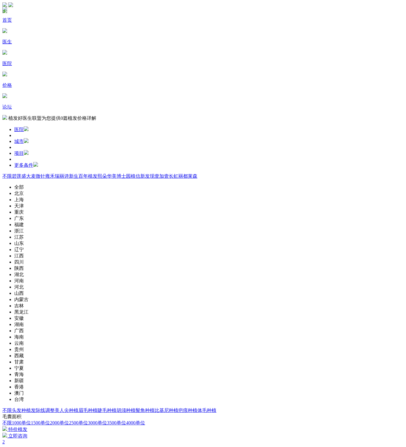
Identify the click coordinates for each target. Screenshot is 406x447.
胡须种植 (126, 410)
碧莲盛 (19, 176)
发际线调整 (43, 410)
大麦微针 (35, 176)
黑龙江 (21, 311)
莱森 (192, 176)
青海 (19, 374)
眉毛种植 (87, 410)
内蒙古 (21, 299)
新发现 (147, 176)
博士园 (124, 176)
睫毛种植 (107, 410)
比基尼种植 (166, 410)
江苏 (19, 237)
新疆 (19, 380)
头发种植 (21, 410)
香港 (19, 386)
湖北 (19, 274)
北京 (19, 193)
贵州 (19, 349)
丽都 (183, 176)
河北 (19, 286)
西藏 (19, 355)
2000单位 (59, 422)
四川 (19, 262)
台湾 (19, 399)
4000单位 (135, 422)
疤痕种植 (187, 410)
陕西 (19, 268)
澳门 (19, 393)
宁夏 (19, 368)
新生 (73, 176)
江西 (19, 255)
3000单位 (97, 422)
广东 (19, 218)
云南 (19, 343)
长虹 (173, 176)
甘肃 (19, 361)
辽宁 (19, 249)
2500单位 (78, 422)
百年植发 (87, 176)
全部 (19, 187)
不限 (7, 176)
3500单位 (116, 422)
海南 (19, 336)
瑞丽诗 (62, 176)
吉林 (19, 305)
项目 (19, 153)
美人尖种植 (66, 410)
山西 (19, 293)
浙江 (19, 230)
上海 (19, 199)
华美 (112, 176)
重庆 (19, 212)
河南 (19, 280)
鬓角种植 (145, 410)
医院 (19, 129)
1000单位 (21, 422)
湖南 (19, 324)
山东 (19, 243)
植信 (135, 176)
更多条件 (23, 165)
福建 (19, 224)
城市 (19, 141)
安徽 (19, 318)
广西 (19, 330)
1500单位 (40, 422)
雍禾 (50, 176)
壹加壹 (162, 176)
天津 (19, 205)
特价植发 (17, 429)
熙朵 (102, 176)
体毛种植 (206, 410)
